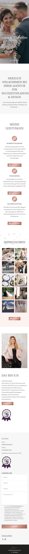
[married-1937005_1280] (8, 267)
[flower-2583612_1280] (21, 254)
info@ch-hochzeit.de (7, 444)
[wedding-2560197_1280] (8, 280)
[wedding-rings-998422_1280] (8, 293)
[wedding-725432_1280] (21, 267)
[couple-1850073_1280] (8, 306)
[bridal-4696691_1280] (21, 293)
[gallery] (21, 306)
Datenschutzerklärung (17, 506)
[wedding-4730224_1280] (21, 280)
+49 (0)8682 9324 (7, 450)
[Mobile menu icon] (26, 4)
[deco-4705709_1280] (8, 254)
